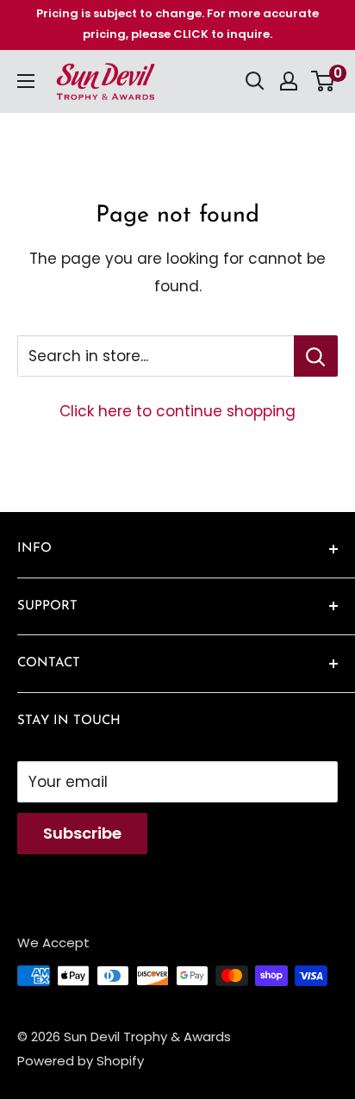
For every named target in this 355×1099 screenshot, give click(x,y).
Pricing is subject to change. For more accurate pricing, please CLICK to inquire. (177, 23)
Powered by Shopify (80, 1061)
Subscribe (82, 833)
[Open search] (255, 81)
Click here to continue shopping (177, 411)
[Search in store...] (316, 356)
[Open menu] (25, 81)
